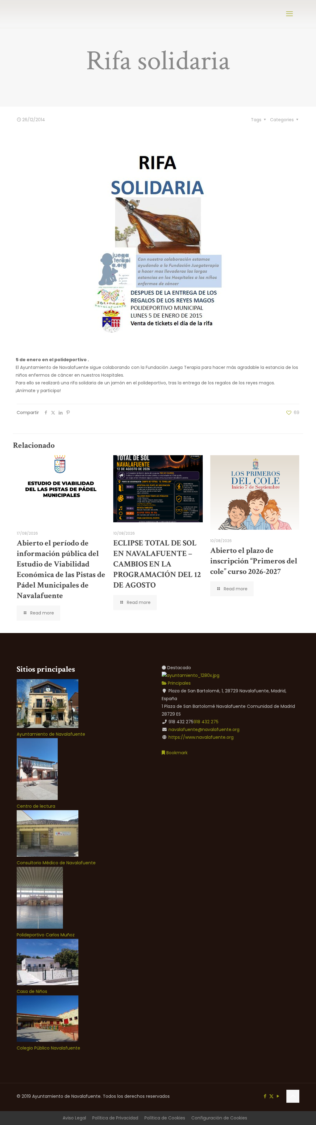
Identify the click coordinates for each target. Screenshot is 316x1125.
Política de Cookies (164, 1118)
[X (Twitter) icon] (271, 1096)
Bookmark (176, 753)
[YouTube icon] (278, 1096)
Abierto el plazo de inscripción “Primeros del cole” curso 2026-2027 (253, 561)
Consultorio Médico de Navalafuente (56, 863)
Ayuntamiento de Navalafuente (51, 734)
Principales (179, 683)
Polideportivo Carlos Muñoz (46, 935)
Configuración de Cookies (219, 1118)
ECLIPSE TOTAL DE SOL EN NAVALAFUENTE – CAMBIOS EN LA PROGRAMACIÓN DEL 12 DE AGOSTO (157, 564)
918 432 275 (205, 722)
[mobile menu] (289, 14)
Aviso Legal (74, 1118)
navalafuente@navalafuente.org (203, 729)
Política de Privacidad (115, 1118)
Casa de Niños (32, 991)
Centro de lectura (36, 806)
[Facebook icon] (265, 1096)
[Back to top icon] (292, 1096)
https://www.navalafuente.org (201, 737)
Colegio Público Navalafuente (48, 1048)
